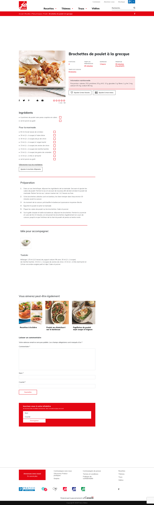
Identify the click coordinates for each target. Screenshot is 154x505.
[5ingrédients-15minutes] (45, 489)
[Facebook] (134, 13)
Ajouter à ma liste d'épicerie (31, 169)
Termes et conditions (90, 474)
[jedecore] (74, 489)
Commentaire (24, 346)
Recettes (49, 8)
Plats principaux (37, 14)
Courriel (22, 382)
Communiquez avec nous (63, 471)
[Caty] (55, 489)
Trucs (81, 8)
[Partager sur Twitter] (24, 100)
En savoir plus (32, 475)
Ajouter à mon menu (106, 93)
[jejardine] (83, 489)
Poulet (45, 14)
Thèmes (65, 8)
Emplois (56, 478)
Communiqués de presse (92, 471)
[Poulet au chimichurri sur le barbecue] (57, 312)
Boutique (121, 2)
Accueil (21, 14)
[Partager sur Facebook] (19, 100)
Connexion (96, 2)
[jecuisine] (65, 489)
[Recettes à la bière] (30, 312)
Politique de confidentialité (88, 477)
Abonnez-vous (109, 2)
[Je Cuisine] (28, 5)
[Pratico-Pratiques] (28, 489)
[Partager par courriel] (42, 100)
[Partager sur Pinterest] (28, 100)
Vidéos (96, 8)
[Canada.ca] (89, 497)
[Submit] (133, 8)
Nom (21, 373)
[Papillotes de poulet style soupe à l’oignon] (83, 312)
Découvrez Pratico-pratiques (61, 474)
